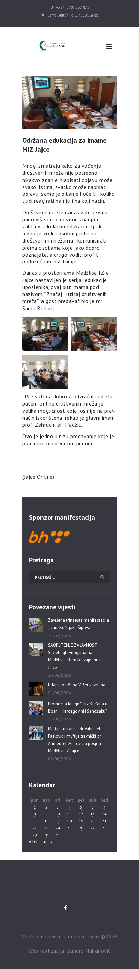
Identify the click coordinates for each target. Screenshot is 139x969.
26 (81, 827)
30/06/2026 (59, 675)
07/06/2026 (59, 758)
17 (58, 820)
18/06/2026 (59, 718)
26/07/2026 (59, 635)
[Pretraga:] (69, 577)
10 (58, 813)
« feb (34, 841)
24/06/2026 (59, 692)
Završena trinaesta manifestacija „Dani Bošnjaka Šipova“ (78, 624)
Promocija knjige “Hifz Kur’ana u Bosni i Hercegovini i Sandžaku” (77, 707)
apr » (48, 841)
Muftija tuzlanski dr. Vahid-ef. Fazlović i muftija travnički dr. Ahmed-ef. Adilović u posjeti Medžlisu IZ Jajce (74, 740)
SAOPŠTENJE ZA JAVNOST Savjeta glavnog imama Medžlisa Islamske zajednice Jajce (75, 656)
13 (92, 813)
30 (46, 834)
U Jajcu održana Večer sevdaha (76, 685)
